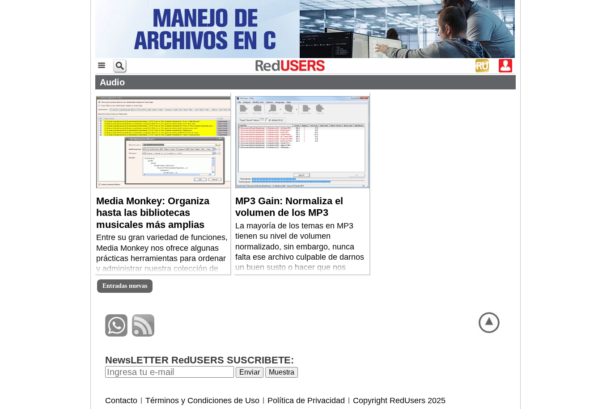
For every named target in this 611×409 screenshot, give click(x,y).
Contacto (121, 400)
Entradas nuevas (124, 286)
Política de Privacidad (306, 400)
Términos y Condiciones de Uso (202, 400)
